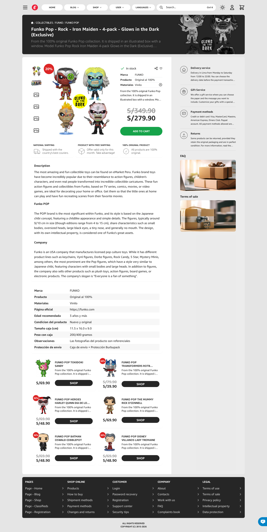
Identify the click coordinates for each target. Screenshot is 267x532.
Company (164, 481)
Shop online (76, 481)
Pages (29, 481)
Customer (119, 481)
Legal (206, 481)
